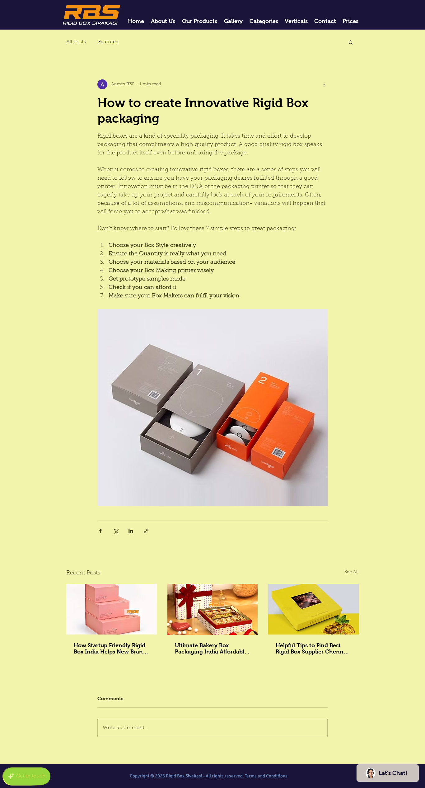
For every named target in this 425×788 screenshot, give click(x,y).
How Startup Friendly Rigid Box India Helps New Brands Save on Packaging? (111, 648)
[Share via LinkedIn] (131, 531)
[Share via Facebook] (100, 531)
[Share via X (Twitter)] (116, 531)
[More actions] (324, 84)
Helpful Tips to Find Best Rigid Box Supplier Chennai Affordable (312, 648)
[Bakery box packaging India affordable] (212, 609)
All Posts (76, 42)
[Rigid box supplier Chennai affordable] (313, 609)
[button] (351, 42)
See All (351, 572)
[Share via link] (146, 531)
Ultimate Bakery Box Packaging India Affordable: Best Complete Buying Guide (212, 648)
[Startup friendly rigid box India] (111, 609)
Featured (108, 42)
